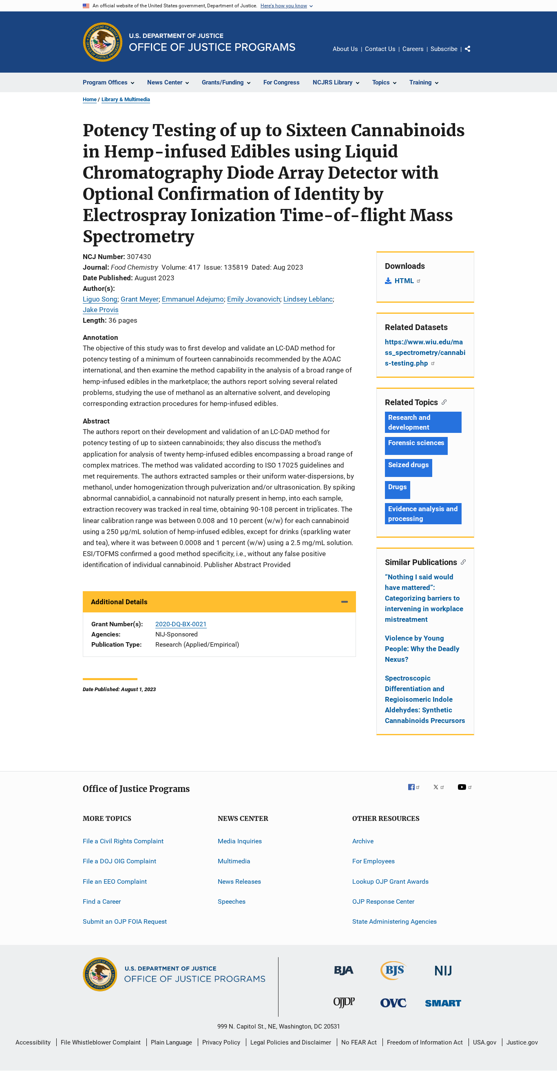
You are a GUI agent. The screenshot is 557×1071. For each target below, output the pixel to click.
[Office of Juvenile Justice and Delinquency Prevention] (344, 1010)
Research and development (409, 422)
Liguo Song (100, 299)
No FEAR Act (359, 1042)
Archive (363, 841)
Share (474, 54)
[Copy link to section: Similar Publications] (461, 561)
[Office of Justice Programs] (103, 42)
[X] (442, 793)
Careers (413, 49)
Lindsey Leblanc (308, 299)
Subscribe (444, 49)
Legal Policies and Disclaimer (290, 1042)
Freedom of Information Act (425, 1042)
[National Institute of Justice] (443, 977)
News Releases (239, 881)
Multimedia (234, 861)
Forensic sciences (416, 443)
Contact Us (380, 49)
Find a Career (102, 901)
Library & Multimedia (126, 99)
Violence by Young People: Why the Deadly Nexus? (422, 648)
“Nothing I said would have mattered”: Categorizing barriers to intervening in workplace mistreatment (424, 598)
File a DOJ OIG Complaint (119, 861)
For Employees (373, 861)
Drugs (397, 487)
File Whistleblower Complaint (101, 1042)
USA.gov (484, 1042)
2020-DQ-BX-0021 (181, 624)
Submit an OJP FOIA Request (125, 921)
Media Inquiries (240, 841)
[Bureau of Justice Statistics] (393, 982)
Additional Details (119, 602)
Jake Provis (101, 310)
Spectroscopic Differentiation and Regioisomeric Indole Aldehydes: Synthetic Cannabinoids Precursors (425, 699)
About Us (345, 49)
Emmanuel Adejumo (193, 299)
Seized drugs (408, 465)
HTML (405, 281)
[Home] (212, 42)
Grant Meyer (140, 299)
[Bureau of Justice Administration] (344, 977)
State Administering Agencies (394, 921)
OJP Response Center (383, 901)
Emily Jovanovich (253, 299)
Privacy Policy (221, 1042)
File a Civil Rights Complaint (123, 841)
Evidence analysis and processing (423, 514)
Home (90, 99)
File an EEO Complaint (115, 881)
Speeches (231, 901)
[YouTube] (466, 793)
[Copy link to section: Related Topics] (442, 401)
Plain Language (171, 1042)
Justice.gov (522, 1042)
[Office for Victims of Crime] (393, 1009)
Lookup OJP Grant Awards (390, 881)
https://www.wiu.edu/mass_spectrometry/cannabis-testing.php (425, 352)
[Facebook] (417, 793)
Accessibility (33, 1042)
